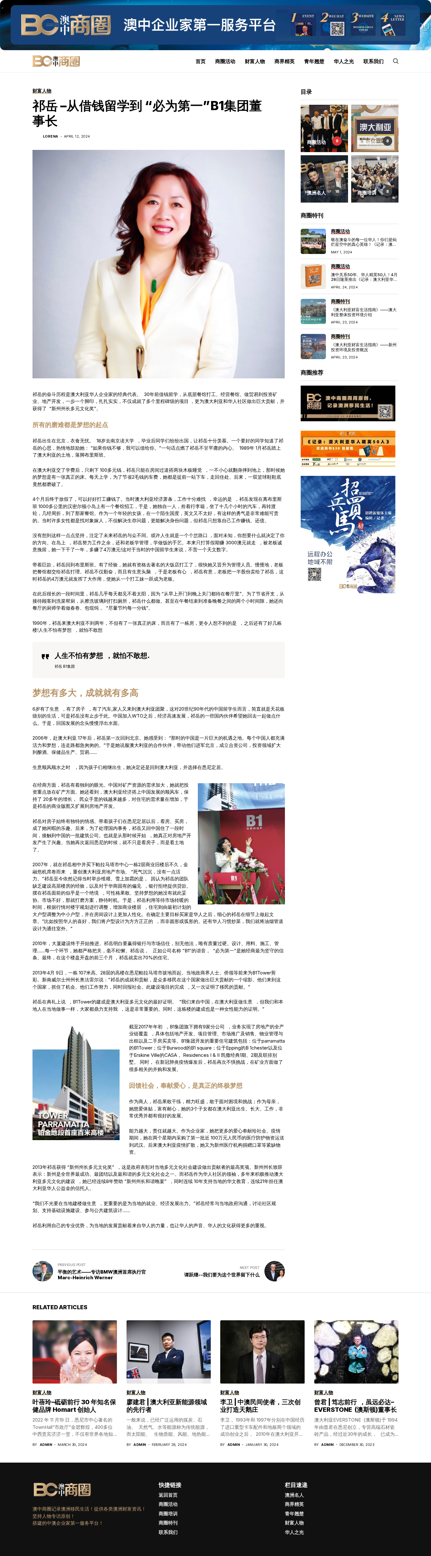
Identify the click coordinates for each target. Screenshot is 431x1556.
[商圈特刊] (375, 128)
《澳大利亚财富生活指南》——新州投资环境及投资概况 (364, 347)
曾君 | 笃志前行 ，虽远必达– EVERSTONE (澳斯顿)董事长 (355, 1405)
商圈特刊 (168, 1523)
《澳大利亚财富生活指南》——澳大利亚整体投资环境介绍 (364, 312)
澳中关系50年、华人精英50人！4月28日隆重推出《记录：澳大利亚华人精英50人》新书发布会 (364, 279)
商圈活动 (168, 1504)
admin (46, 1445)
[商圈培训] (375, 179)
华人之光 (294, 1532)
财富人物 (294, 1523)
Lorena (50, 136)
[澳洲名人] (324, 179)
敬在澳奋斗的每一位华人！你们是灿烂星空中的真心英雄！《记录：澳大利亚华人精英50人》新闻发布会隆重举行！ (364, 247)
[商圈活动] (324, 128)
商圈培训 (168, 1514)
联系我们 (168, 1532)
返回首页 (168, 1495)
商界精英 (294, 1504)
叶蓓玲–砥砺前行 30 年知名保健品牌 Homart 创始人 (74, 1405)
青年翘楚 (294, 1514)
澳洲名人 (294, 1495)
